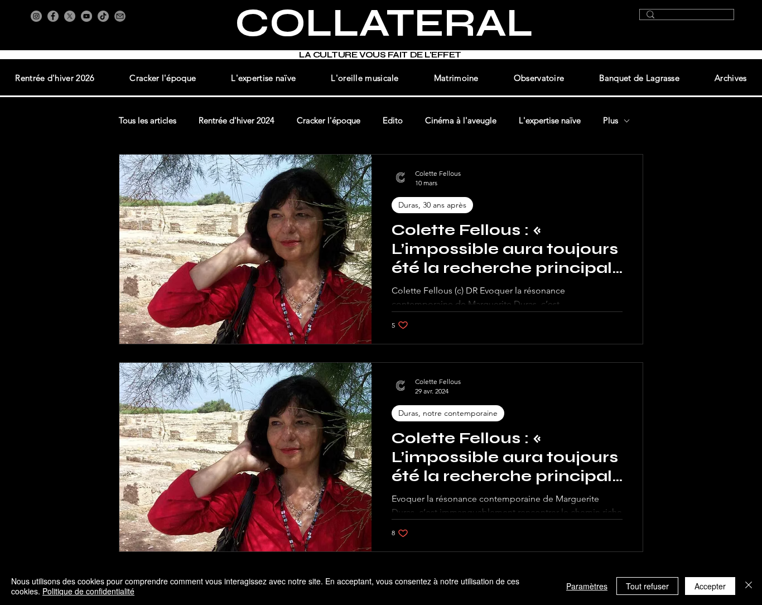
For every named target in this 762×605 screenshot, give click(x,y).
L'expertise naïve (550, 121)
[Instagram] (36, 16)
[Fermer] (748, 586)
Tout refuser (647, 586)
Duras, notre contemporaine (448, 413)
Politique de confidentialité (88, 591)
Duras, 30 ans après (432, 205)
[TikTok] (103, 16)
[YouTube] (86, 16)
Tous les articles (147, 121)
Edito (393, 121)
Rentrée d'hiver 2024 (236, 121)
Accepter (710, 586)
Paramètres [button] (586, 586)
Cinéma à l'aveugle (460, 121)
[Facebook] (53, 16)
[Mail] (120, 16)
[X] (69, 16)
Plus (610, 121)
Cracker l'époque (328, 121)
